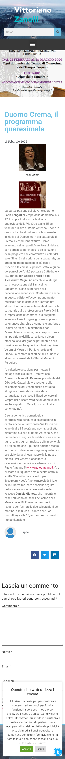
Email (7, 666)
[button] (33, 44)
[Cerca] (57, 32)
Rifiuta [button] (40, 748)
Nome (7, 651)
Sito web (8, 680)
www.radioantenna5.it (41, 467)
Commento (10, 605)
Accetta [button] (26, 748)
